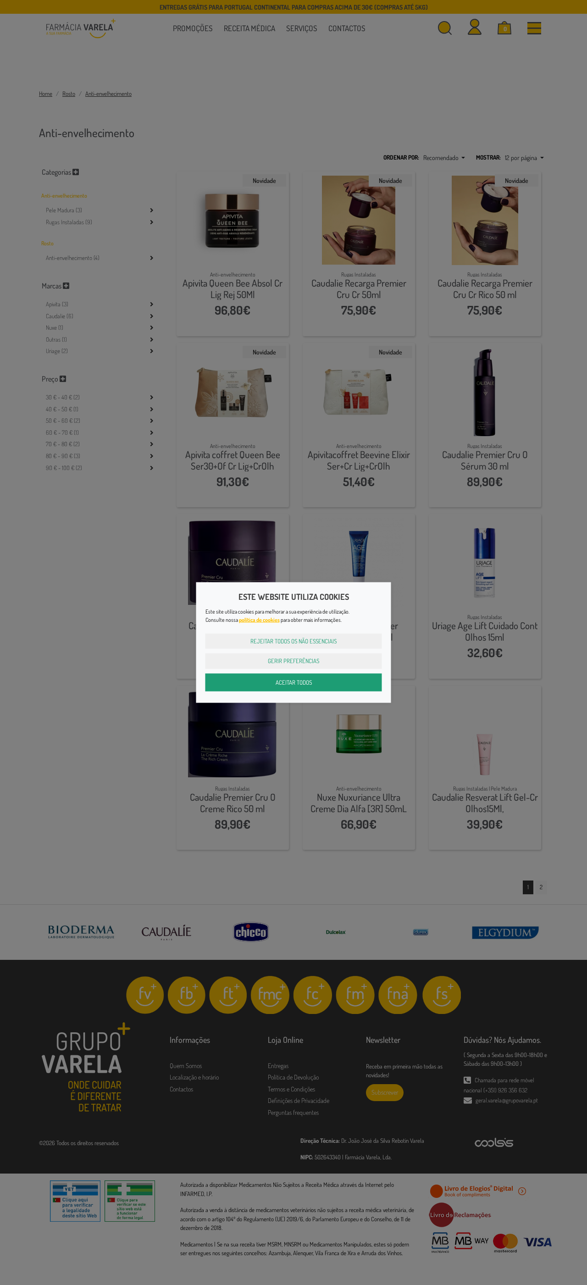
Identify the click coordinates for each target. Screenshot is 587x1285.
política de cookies (259, 619)
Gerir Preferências (293, 661)
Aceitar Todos (294, 682)
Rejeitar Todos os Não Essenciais (293, 640)
